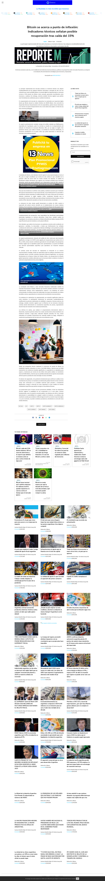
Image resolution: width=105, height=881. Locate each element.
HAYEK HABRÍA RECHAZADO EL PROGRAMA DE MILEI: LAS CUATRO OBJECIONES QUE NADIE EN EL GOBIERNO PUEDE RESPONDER (52, 825)
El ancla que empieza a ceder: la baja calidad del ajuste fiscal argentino (81, 106)
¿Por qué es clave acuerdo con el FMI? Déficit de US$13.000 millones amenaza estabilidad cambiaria (37, 185)
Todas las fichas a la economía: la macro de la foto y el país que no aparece (77, 551)
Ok (77, 878)
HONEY (47, 14)
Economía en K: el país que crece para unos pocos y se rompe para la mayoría (26, 522)
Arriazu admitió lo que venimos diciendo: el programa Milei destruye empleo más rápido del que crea (78, 796)
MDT (84, 14)
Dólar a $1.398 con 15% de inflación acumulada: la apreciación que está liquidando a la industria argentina (52, 735)
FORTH (35, 14)
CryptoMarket (42, 409)
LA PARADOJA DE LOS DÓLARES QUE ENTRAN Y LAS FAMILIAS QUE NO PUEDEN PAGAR (51, 796)
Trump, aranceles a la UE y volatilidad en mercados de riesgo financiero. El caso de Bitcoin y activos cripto (42, 453)
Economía (17, 529)
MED (22, 14)
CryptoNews (52, 409)
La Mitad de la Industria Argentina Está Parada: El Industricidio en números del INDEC (25, 796)
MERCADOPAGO (56, 75)
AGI (72, 14)
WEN (10, 14)
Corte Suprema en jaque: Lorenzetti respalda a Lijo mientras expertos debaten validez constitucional (38, 118)
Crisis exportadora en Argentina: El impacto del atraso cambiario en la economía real (38, 281)
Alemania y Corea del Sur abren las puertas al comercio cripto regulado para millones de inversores (62, 453)
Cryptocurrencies (59, 406)
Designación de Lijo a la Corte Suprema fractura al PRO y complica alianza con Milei (37, 232)
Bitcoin (21, 406)
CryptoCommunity (47, 406)
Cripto (45, 41)
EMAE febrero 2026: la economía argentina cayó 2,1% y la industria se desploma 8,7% (26, 735)
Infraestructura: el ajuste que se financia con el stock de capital (82, 115)
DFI (59, 14)
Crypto (38, 406)
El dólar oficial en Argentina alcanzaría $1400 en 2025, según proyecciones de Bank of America (36, 209)
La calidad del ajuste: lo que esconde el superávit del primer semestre (82, 124)
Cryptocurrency (32, 409)
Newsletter (75, 141)
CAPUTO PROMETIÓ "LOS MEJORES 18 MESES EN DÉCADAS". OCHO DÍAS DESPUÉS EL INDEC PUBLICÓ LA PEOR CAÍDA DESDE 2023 (26, 764)
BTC (26, 406)
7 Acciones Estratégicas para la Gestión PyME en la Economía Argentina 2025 (38, 360)
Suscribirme (80, 156)
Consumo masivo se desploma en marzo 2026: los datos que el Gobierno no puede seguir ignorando (78, 735)
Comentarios (41, 424)
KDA (97, 14)
